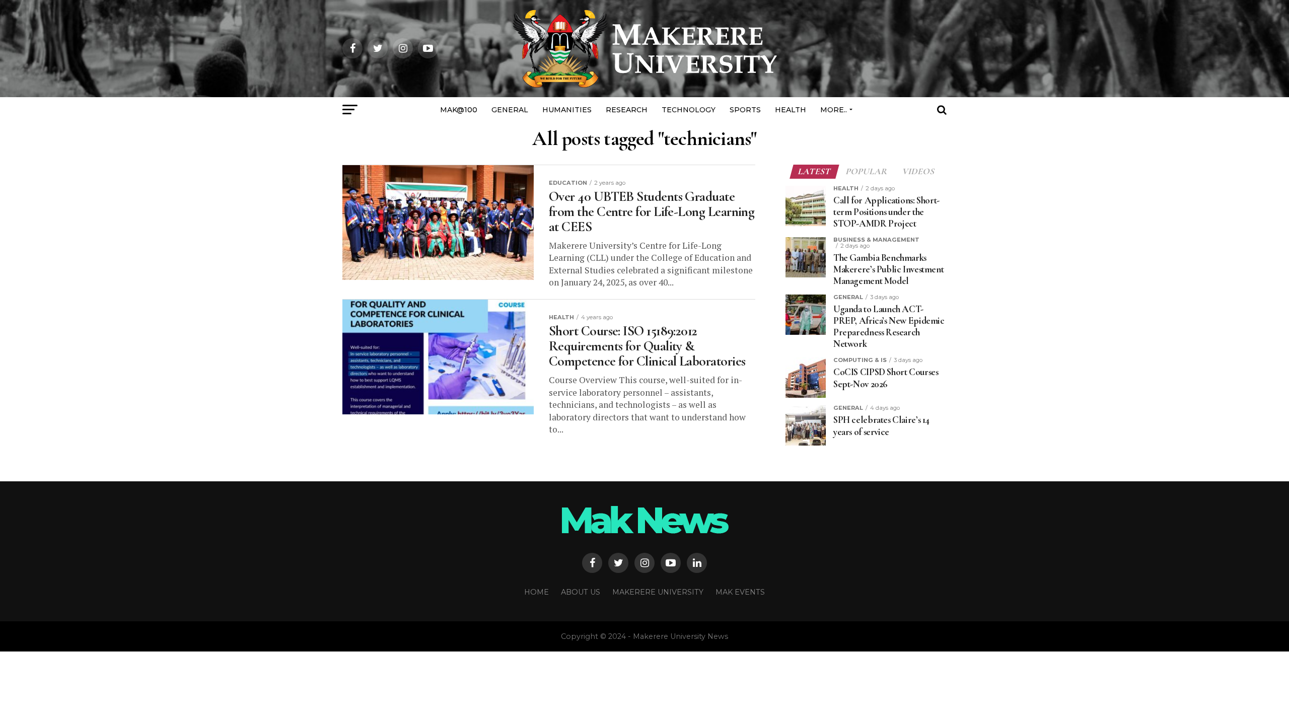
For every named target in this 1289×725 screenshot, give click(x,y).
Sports (745, 109)
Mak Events (740, 592)
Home (536, 592)
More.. (833, 109)
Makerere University (657, 592)
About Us (580, 592)
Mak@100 (458, 109)
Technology (688, 109)
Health (790, 109)
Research (627, 109)
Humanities (567, 109)
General (509, 109)
